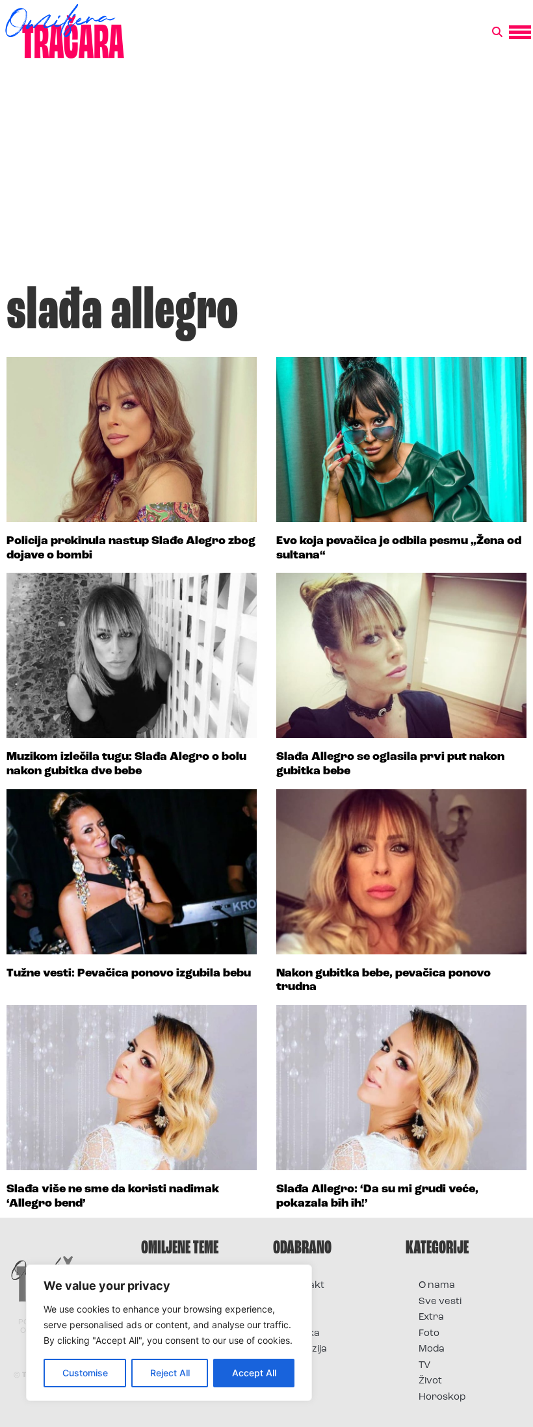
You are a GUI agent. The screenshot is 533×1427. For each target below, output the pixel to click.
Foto (296, 1317)
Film (295, 1302)
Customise (85, 1372)
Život (430, 1381)
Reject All (170, 1372)
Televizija (306, 1349)
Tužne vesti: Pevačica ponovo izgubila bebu (128, 974)
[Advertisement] (266, 178)
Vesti (297, 1365)
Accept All (254, 1372)
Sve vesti (440, 1302)
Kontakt (305, 1285)
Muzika (303, 1334)
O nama (437, 1285)
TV (424, 1365)
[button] (497, 32)
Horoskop (442, 1397)
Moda (432, 1349)
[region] (169, 1332)
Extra (431, 1317)
